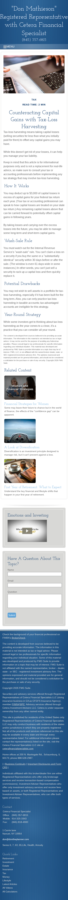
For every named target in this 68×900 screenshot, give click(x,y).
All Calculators (9, 891)
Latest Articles (9, 884)
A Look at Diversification (21, 447)
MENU (11, 46)
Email (10, 580)
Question (12, 591)
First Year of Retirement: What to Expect (32, 487)
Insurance (7, 869)
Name (11, 569)
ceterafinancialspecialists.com (18, 748)
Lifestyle (6, 880)
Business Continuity (15, 764)
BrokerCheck (18, 637)
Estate (5, 865)
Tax (4, 873)
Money (6, 877)
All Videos (7, 887)
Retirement (8, 858)
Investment (8, 862)
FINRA (15, 704)
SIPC (22, 704)
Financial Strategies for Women (26, 404)
